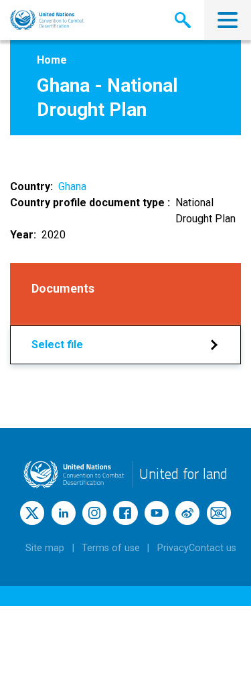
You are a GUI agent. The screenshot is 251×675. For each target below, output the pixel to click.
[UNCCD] (47, 20)
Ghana (72, 186)
